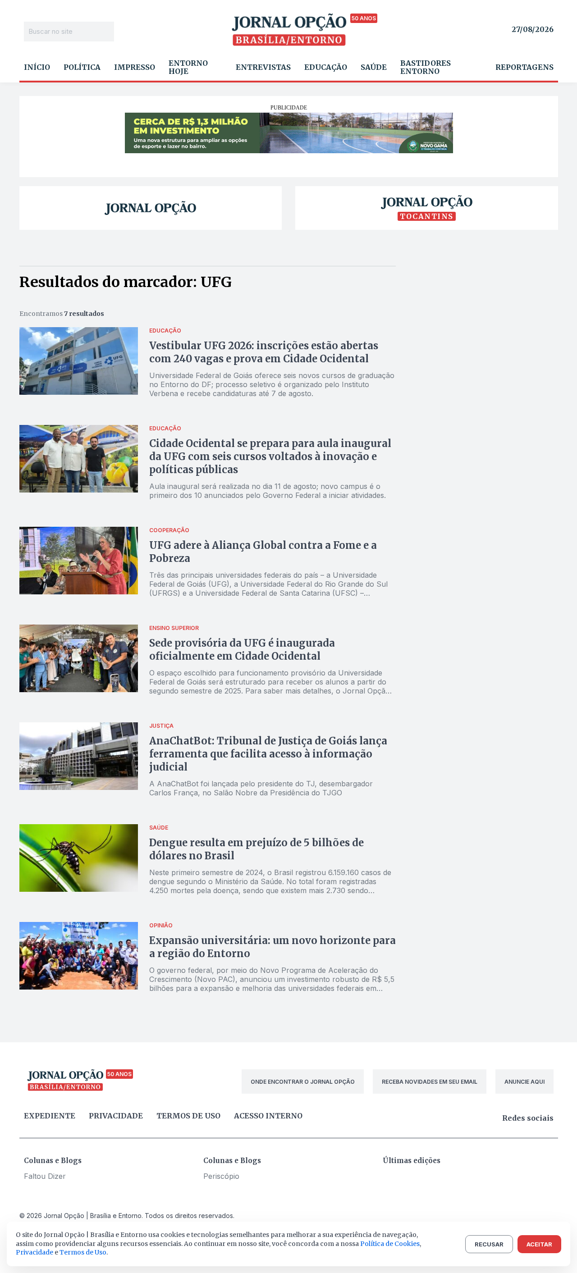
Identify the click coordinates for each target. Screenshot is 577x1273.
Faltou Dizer (45, 1176)
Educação (325, 67)
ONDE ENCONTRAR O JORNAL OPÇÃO (303, 1081)
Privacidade (116, 1116)
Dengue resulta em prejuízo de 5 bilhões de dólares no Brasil (256, 849)
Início (37, 67)
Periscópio (221, 1176)
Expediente (49, 1116)
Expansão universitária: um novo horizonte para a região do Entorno (272, 947)
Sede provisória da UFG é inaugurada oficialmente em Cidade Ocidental (242, 649)
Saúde (374, 67)
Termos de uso (188, 1116)
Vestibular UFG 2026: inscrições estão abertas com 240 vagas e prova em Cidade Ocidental (263, 352)
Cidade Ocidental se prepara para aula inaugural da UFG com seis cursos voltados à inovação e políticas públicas (270, 456)
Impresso (134, 67)
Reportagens (524, 67)
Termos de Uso (83, 1252)
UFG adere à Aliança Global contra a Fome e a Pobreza (263, 552)
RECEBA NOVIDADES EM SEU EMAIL (429, 1081)
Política (82, 67)
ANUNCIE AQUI (524, 1081)
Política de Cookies (390, 1244)
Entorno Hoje (188, 67)
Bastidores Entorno (425, 67)
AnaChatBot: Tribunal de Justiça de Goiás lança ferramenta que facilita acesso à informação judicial (268, 754)
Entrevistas (263, 67)
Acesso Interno (268, 1116)
